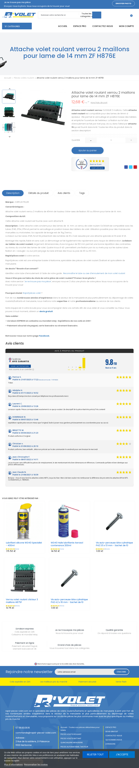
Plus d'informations (13, 764)
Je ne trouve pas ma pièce (38, 281)
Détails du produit (38, 193)
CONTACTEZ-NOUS (113, 735)
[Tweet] (130, 167)
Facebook (44, 335)
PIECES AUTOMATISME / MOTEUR (74, 746)
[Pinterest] (135, 167)
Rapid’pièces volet (32, 293)
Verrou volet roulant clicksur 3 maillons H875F (22, 601)
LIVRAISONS (110, 744)
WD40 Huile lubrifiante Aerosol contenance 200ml (67, 544)
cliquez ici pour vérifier (94, 664)
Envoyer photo (123, 3)
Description (12, 193)
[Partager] (126, 167)
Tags (82, 193)
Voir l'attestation (20, 366)
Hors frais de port (99, 102)
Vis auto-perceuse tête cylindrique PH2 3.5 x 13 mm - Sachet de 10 (114, 544)
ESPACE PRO (110, 727)
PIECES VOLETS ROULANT (71, 734)
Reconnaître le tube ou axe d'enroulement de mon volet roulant (94, 273)
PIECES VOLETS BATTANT (71, 738)
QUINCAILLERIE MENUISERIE (72, 742)
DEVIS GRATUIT (111, 731)
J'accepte (122, 754)
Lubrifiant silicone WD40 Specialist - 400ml (24, 544)
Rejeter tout (95, 754)
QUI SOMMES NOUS (113, 740)
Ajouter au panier (87, 150)
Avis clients (64, 193)
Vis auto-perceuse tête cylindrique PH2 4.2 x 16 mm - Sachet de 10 (69, 601)
